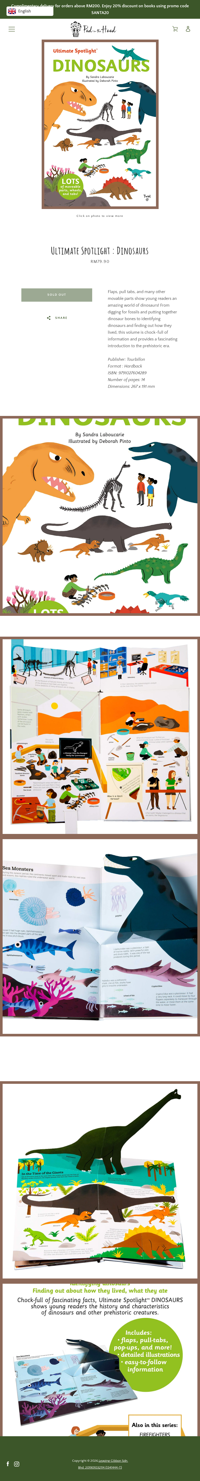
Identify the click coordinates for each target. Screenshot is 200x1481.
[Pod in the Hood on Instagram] (16, 1463)
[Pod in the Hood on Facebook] (7, 1463)
